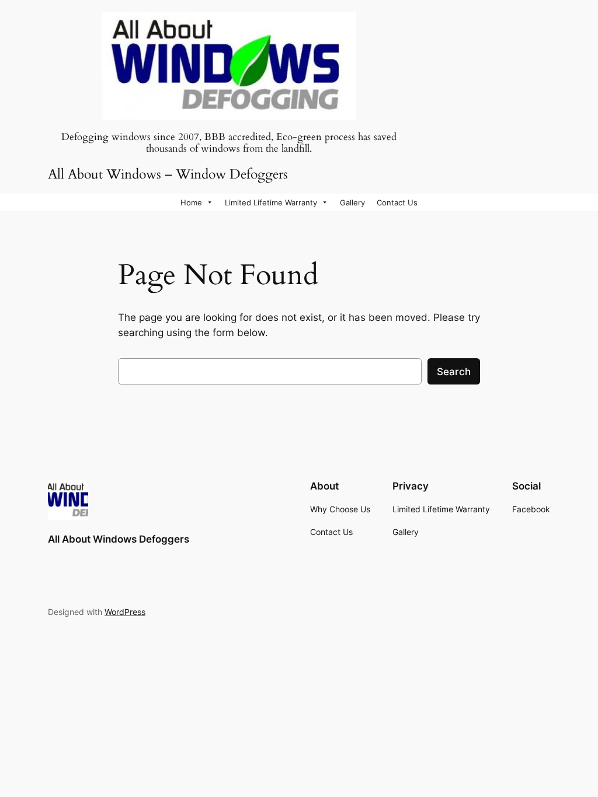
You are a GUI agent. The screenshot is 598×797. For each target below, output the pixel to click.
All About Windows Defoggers (118, 539)
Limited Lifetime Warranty (271, 202)
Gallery (352, 202)
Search (454, 371)
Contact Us (397, 202)
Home (191, 202)
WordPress (125, 612)
